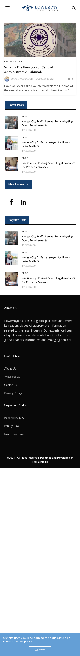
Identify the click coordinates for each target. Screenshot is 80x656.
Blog (25, 117)
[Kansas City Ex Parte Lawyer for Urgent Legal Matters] (11, 143)
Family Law (11, 426)
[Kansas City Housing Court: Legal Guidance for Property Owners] (11, 164)
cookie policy (23, 641)
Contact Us (10, 385)
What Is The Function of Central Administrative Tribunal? (28, 69)
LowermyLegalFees (22, 79)
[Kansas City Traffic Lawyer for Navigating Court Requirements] (11, 122)
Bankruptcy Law (14, 417)
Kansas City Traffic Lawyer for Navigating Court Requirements (47, 123)
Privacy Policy (13, 393)
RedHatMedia (40, 461)
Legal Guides (13, 62)
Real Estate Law (14, 434)
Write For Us (12, 376)
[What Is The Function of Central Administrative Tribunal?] (40, 40)
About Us (10, 368)
